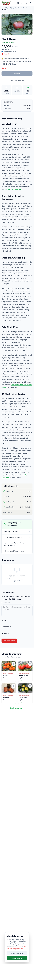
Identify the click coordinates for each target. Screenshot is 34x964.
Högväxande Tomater (21, 8)
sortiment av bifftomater (13, 189)
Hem (3, 8)
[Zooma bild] (29, 32)
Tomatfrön (9, 8)
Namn (4, 620)
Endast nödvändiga (17, 953)
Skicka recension (9, 641)
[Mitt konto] (22, 3)
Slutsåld (17, 73)
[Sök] (18, 3)
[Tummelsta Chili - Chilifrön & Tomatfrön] (6, 3)
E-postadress (7, 627)
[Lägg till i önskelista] (13, 664)
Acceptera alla (17, 958)
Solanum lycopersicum (9, 42)
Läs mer (4, 68)
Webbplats (5, 633)
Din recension (6, 603)
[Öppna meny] (30, 3)
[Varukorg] (26, 3)
